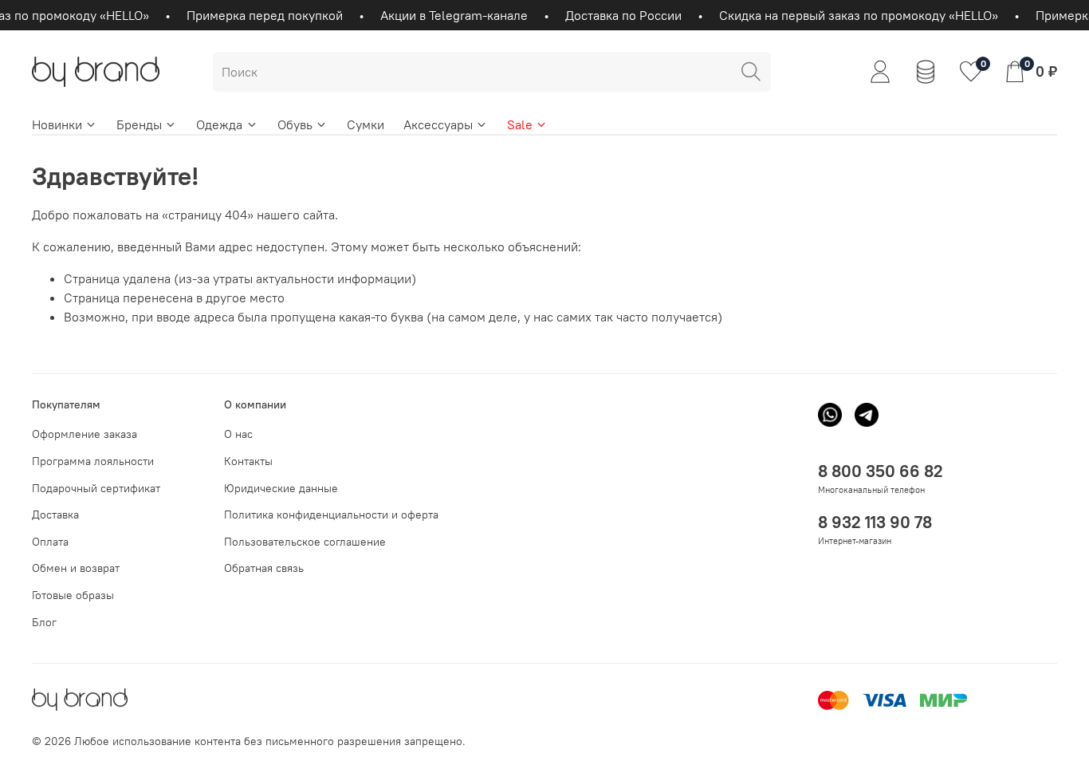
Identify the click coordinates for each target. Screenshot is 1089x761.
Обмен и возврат (76, 568)
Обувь (295, 124)
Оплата (50, 541)
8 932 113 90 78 (875, 522)
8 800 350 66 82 (880, 471)
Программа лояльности (93, 461)
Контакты (248, 461)
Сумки (365, 124)
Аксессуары (438, 124)
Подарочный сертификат (96, 488)
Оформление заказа (84, 434)
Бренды (139, 124)
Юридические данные (281, 488)
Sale (520, 124)
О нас (238, 434)
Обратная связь (264, 568)
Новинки (57, 124)
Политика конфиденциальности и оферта (331, 514)
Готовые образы (73, 595)
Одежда (219, 124)
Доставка (55, 514)
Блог (44, 622)
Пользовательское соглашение (305, 541)
